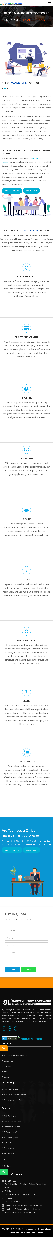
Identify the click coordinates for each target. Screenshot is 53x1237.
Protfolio (7, 1066)
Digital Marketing (11, 1148)
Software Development (13, 1126)
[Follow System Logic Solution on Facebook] (4, 1028)
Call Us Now (31, 191)
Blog (6, 1071)
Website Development (13, 1121)
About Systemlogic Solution (15, 1055)
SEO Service (9, 1153)
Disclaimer (8, 1166)
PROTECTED (12, 1039)
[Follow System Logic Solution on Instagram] (16, 1028)
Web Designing (10, 1116)
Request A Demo (12, 191)
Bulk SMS (7, 1142)
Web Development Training (15, 1094)
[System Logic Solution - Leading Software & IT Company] (11, 3)
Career (6, 1076)
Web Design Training (12, 1089)
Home (8, 20)
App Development (11, 1137)
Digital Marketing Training (14, 1100)
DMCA (4, 1039)
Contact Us (8, 1060)
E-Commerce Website (13, 1132)
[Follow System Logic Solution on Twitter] (10, 1028)
